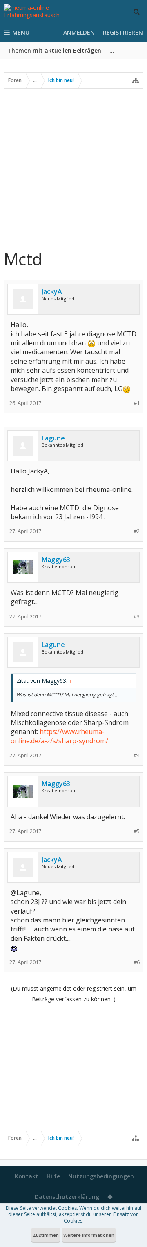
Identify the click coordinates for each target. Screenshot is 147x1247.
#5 (137, 831)
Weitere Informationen (88, 1235)
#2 (137, 531)
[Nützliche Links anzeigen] (135, 80)
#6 (137, 962)
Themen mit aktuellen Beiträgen (54, 50)
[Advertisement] (73, 168)
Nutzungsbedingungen (101, 1176)
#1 (137, 403)
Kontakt (26, 1176)
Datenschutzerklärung (67, 1196)
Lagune (53, 438)
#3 (137, 616)
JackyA (52, 291)
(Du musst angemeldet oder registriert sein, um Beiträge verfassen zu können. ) (73, 994)
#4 (137, 755)
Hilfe (53, 1176)
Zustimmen (46, 1235)
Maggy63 (56, 560)
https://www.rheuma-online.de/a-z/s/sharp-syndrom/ (59, 736)
